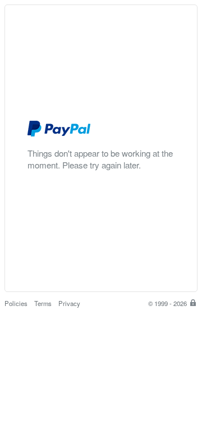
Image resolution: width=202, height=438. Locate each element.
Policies (15, 303)
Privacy (69, 303)
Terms (43, 303)
